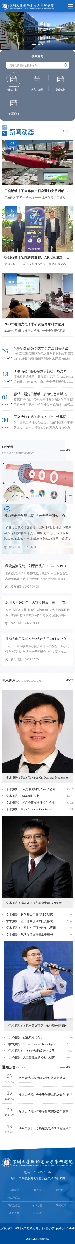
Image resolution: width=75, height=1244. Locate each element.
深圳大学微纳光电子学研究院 (34, 1228)
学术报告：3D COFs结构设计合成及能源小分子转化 (33, 1050)
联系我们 (37, 1213)
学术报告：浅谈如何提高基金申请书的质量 (32, 934)
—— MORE (63, 131)
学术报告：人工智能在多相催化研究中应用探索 (33, 1057)
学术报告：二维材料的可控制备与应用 (31, 927)
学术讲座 (37, 1205)
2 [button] (39, 45)
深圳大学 (14, 1189)
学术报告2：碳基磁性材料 (23, 795)
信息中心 (60, 1189)
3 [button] (43, 45)
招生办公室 (14, 1197)
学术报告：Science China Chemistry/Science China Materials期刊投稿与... (33, 1044)
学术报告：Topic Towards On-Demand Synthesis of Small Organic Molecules (32, 809)
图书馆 (37, 1189)
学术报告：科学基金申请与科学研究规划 (32, 914)
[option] (37, 31)
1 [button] (33, 45)
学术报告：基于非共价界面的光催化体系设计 (32, 921)
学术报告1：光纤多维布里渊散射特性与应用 (32, 802)
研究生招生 (14, 1205)
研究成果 (61, 1205)
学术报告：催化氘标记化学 (25, 1037)
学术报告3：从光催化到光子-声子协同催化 (32, 789)
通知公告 (14, 1213)
